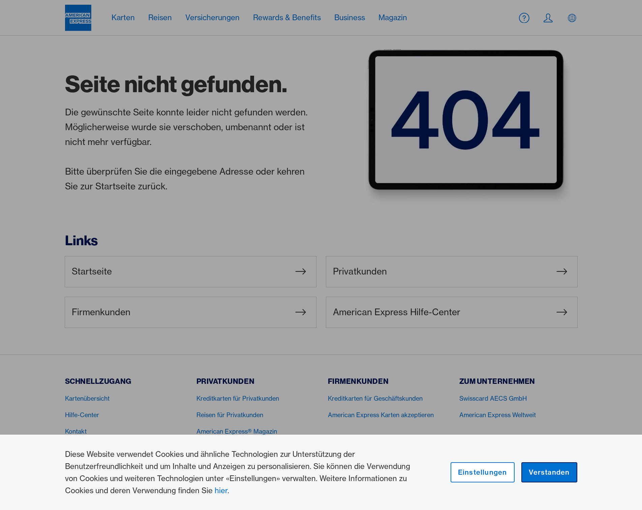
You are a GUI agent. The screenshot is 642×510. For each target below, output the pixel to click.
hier (221, 490)
